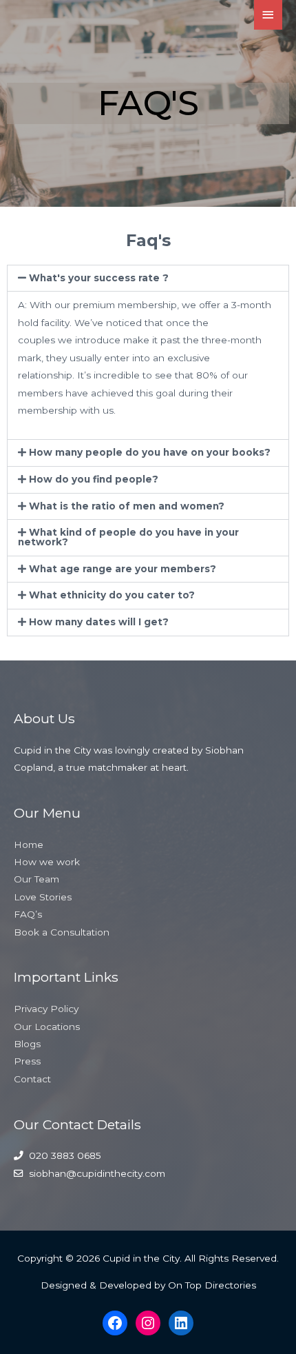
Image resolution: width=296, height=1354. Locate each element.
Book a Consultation (61, 932)
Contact (32, 1078)
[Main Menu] (268, 15)
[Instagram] (148, 1323)
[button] (148, 278)
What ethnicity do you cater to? (112, 594)
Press (27, 1061)
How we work (47, 861)
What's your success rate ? (99, 277)
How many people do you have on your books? (150, 452)
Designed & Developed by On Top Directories (148, 1285)
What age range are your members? (122, 568)
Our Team (36, 879)
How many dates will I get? (99, 621)
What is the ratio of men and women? (126, 506)
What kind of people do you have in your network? (128, 537)
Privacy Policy (46, 1008)
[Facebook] (115, 1323)
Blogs (27, 1043)
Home (28, 844)
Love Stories (43, 896)
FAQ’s (28, 914)
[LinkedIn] (181, 1323)
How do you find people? (93, 479)
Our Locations (47, 1026)
